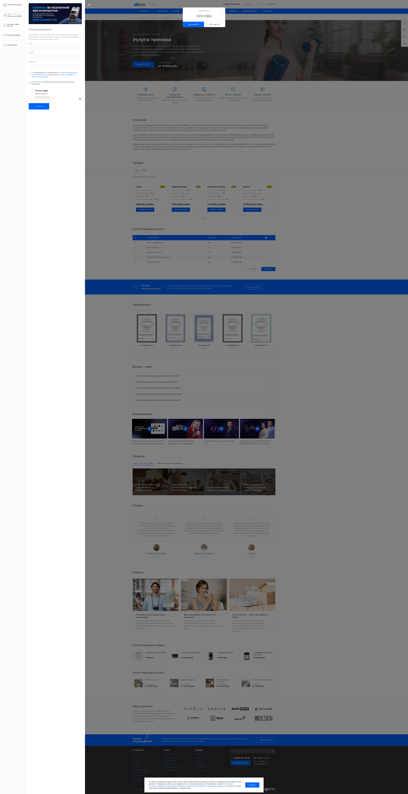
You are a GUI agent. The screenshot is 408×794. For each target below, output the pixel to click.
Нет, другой (214, 24)
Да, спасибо (193, 24)
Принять (252, 785)
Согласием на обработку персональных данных (206, 786)
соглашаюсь (37, 82)
